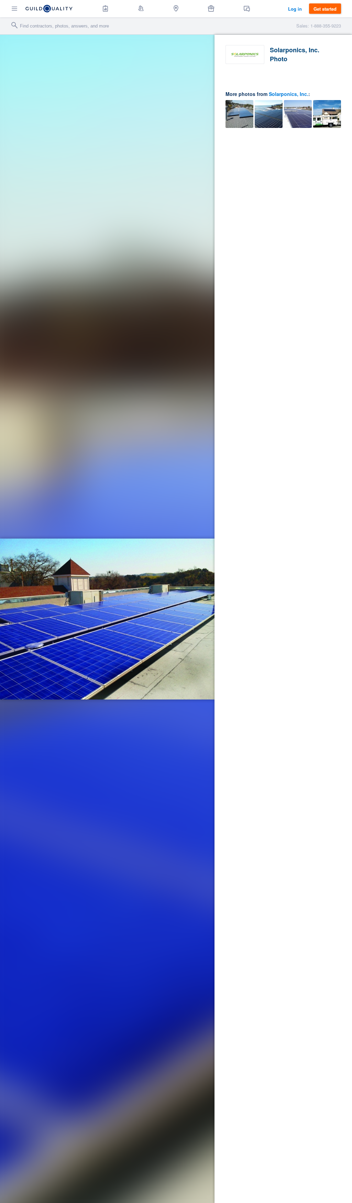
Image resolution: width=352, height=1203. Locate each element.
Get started (325, 9)
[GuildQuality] (49, 8)
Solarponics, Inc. (288, 93)
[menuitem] (106, 8)
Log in (295, 9)
